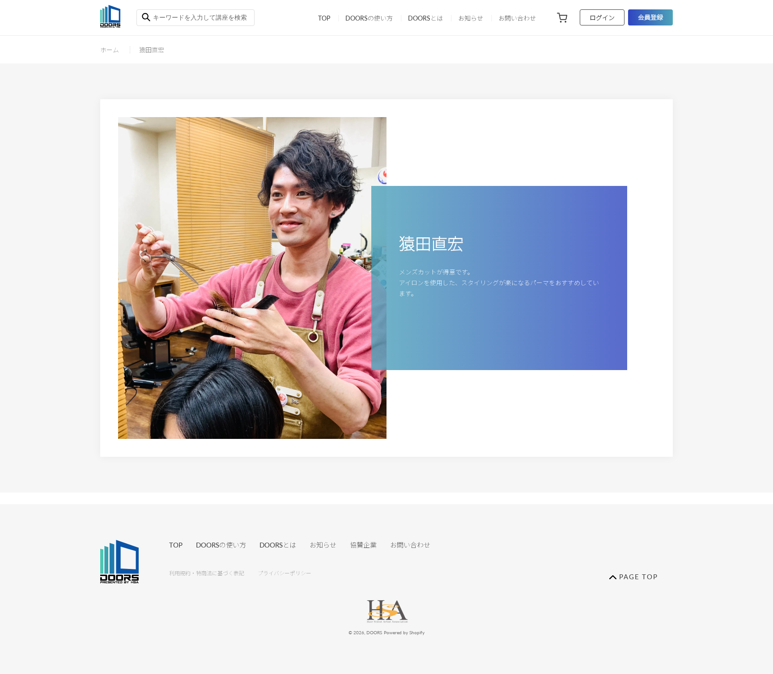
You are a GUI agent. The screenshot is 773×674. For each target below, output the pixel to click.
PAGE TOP (637, 577)
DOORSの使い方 (221, 545)
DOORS (374, 632)
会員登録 (650, 17)
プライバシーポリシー (284, 573)
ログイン (602, 17)
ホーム (109, 50)
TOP (176, 545)
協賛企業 (363, 545)
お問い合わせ (410, 545)
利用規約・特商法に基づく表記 (206, 573)
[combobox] (195, 17)
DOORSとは (277, 545)
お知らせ (323, 545)
